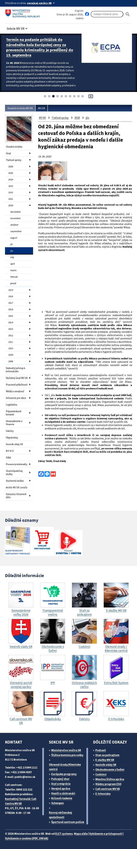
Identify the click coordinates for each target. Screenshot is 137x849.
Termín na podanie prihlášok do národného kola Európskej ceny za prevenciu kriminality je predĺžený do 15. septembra (39, 47)
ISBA (8, 457)
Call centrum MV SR (107, 789)
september (16, 231)
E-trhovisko (103, 794)
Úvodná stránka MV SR (20, 108)
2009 (10, 354)
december (15, 211)
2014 (10, 322)
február (14, 276)
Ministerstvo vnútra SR (66, 750)
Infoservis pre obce (16, 398)
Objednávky (12, 437)
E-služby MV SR (104, 760)
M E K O (10, 450)
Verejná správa (60, 788)
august (13, 237)
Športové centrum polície (67, 822)
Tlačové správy (13, 160)
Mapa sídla (81, 834)
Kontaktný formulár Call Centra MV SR (20, 801)
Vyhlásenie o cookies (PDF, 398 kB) (26, 838)
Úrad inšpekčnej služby (14, 472)
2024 (10, 179)
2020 (10, 205)
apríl (12, 263)
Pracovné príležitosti (16, 384)
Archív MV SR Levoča (16, 487)
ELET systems (64, 834)
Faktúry (10, 430)
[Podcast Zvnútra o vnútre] (68, 543)
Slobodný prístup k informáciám (15, 370)
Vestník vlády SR (14, 444)
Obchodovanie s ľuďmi (109, 769)
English (79, 10)
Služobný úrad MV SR (17, 378)
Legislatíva (11, 404)
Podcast (100, 750)
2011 (10, 341)
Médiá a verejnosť (15, 391)
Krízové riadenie (61, 798)
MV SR (41, 108)
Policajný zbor (60, 779)
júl (11, 244)
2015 (10, 315)
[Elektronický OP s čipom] (17, 541)
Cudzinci (100, 774)
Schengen (57, 803)
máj (12, 257)
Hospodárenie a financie (14, 423)
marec (13, 270)
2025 (10, 172)
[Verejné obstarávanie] (42, 542)
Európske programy (64, 774)
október (14, 224)
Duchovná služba (15, 480)
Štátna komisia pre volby (67, 755)
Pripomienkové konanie (13, 413)
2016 (10, 309)
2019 (10, 289)
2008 (10, 361)
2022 (10, 192)
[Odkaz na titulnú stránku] (23, 12)
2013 (10, 328)
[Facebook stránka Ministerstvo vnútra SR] (87, 14)
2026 (10, 166)
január (13, 283)
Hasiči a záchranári (63, 793)
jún (11, 250)
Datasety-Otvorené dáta (16, 495)
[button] (17, 27)
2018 (10, 296)
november (15, 218)
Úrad (8, 153)
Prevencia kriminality (16, 464)
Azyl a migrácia (61, 784)
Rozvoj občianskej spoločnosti (60, 815)
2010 (10, 348)
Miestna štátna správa (109, 779)
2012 (10, 335)
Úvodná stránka (14, 146)
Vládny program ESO (108, 784)
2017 (10, 302)
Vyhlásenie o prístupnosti (105, 834)
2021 (10, 198)
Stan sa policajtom (107, 755)
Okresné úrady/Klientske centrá (65, 767)
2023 (10, 185)
